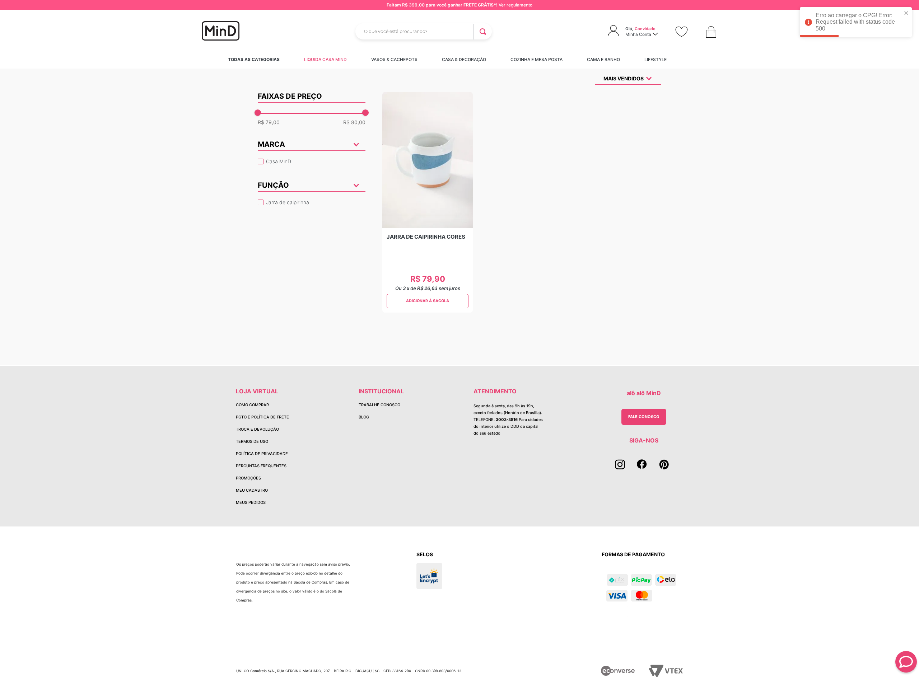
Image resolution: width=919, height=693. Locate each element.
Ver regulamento (515, 5)
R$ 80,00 (354, 122)
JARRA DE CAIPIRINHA (287, 202)
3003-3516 (507, 419)
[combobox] (423, 31)
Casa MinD (278, 161)
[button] (311, 186)
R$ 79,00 (269, 122)
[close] (906, 13)
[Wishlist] (681, 31)
